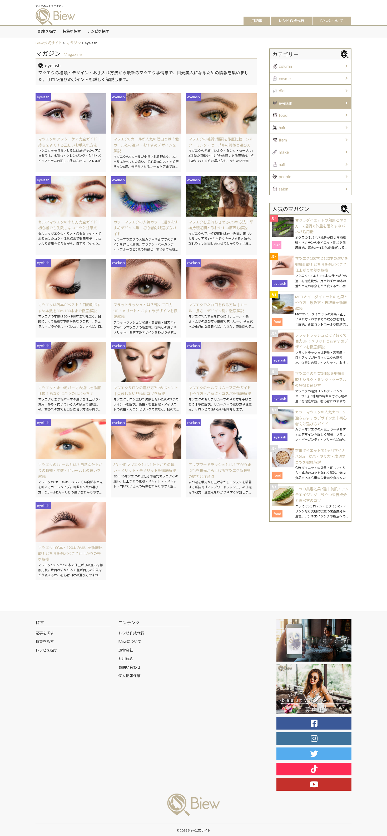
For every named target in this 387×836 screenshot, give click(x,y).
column (285, 66)
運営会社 (125, 650)
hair (282, 127)
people (285, 176)
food (283, 115)
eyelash (285, 102)
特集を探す (72, 31)
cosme (285, 78)
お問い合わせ (129, 667)
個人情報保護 (129, 675)
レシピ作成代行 (291, 20)
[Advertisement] (310, 562)
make (284, 151)
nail (282, 164)
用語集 (256, 20)
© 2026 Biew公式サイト (194, 830)
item (283, 139)
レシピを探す (98, 31)
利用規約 (125, 658)
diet (282, 90)
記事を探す (47, 31)
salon (283, 188)
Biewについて (331, 20)
